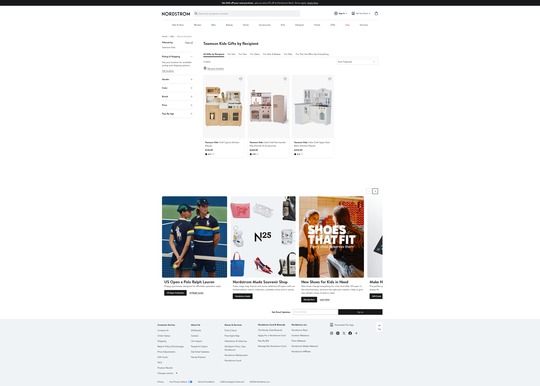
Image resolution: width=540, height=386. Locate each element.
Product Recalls (165, 367)
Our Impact (196, 341)
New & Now (178, 25)
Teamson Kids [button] (168, 47)
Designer (299, 25)
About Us (195, 324)
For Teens (255, 54)
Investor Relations (300, 335)
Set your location (215, 68)
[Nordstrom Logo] (176, 14)
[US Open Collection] (194, 237)
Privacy (161, 381)
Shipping (162, 341)
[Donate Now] (331, 237)
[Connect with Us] (356, 334)
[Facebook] (350, 334)
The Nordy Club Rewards (270, 330)
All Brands (196, 330)
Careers (195, 335)
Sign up (360, 312)
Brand (165, 96)
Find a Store (231, 330)
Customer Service (166, 324)
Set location (168, 70)
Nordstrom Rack (300, 330)
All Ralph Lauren (196, 292)
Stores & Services (233, 324)
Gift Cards (376, 296)
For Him (243, 54)
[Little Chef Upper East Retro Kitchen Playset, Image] (312, 106)
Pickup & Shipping (171, 56)
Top (379, 329)
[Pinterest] (337, 334)
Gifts (332, 25)
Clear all (189, 42)
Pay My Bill (263, 340)
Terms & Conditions (206, 381)
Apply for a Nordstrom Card (272, 335)
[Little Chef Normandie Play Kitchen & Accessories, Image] (268, 106)
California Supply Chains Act (232, 381)
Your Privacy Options (178, 381)
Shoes (246, 25)
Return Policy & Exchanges (171, 346)
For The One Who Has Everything (312, 54)
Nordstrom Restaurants (236, 355)
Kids (283, 25)
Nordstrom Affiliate (301, 351)
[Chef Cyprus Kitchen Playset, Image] (223, 106)
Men (213, 25)
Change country (165, 373)
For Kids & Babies (272, 54)
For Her (231, 54)
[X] (344, 334)
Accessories (265, 25)
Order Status (164, 335)
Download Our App (344, 324)
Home (317, 25)
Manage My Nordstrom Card (272, 346)
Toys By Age (168, 113)
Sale (347, 25)
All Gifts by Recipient (213, 54)
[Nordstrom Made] (263, 237)
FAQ (160, 362)
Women (197, 25)
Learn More (325, 299)
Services (364, 25)
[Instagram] (331, 334)
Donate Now (309, 299)
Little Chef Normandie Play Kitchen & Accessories (267, 144)
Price (164, 105)
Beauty (229, 25)
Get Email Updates (200, 351)
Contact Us (163, 330)
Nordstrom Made (242, 296)
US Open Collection (175, 292)
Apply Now (312, 2)
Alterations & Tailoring (236, 341)
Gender (165, 79)
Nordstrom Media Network (305, 346)
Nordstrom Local (233, 360)
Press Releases (299, 340)
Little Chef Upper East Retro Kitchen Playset (312, 144)
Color (164, 87)
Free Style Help (232, 335)
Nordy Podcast (198, 357)
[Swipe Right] (375, 191)
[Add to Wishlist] (240, 79)
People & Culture (199, 346)
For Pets (288, 54)
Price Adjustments (166, 351)
